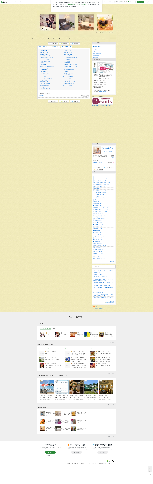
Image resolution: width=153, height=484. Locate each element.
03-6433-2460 (102, 91)
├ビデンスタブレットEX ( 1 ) (99, 245)
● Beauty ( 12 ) (96, 255)
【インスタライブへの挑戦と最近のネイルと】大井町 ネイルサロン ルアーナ (103, 280)
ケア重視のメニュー (97, 50)
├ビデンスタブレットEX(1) (69, 81)
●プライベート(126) (67, 85)
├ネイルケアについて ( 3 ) (99, 186)
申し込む (102, 452)
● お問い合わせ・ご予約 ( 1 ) (99, 198)
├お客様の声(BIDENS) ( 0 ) (99, 249)
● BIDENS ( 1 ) (96, 241)
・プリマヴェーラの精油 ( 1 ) (100, 192)
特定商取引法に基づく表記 (104, 463)
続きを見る (112, 157)
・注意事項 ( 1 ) (97, 196)
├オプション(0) (66, 55)
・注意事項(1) (67, 59)
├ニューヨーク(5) (67, 78)
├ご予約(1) (42, 62)
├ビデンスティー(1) (44, 81)
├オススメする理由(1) (44, 85)
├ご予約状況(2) (66, 62)
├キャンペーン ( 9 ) (97, 228)
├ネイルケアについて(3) (45, 55)
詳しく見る (76, 452)
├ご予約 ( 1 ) (96, 201)
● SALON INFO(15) (44, 73)
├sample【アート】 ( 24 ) (98, 213)
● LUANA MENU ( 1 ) (98, 175)
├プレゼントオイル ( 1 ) (98, 226)
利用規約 (82, 463)
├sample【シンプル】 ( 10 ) (99, 215)
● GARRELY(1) (43, 64)
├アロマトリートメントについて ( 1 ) (101, 190)
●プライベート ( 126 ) (98, 253)
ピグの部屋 (110, 151)
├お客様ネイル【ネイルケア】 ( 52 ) (101, 207)
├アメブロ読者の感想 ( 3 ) (99, 218)
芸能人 (54, 328)
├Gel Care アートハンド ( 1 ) (99, 180)
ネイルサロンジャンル (97, 163)
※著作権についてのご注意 (97, 308)
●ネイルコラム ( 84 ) (97, 239)
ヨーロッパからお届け (44, 349)
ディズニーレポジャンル (45, 328)
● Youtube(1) (66, 87)
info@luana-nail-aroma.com (104, 92)
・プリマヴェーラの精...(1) (70, 57)
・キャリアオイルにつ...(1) (46, 59)
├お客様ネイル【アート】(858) (70, 66)
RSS (96, 306)
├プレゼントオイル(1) (68, 73)
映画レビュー (68, 349)
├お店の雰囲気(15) (44, 71)
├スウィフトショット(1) (45, 83)
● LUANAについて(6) (68, 76)
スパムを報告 (67, 463)
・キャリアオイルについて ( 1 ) (100, 194)
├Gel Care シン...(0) (44, 52)
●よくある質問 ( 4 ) (97, 230)
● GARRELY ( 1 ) (97, 205)
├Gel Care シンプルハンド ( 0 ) (100, 179)
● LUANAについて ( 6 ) (98, 234)
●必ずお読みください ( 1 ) (99, 258)
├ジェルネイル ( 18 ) (97, 222)
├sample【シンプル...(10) (69, 68)
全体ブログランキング (97, 162)
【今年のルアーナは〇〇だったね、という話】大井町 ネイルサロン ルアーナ (103, 295)
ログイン (148, 2)
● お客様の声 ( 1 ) (97, 217)
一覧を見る (111, 261)
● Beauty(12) (43, 87)
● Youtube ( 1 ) (96, 256)
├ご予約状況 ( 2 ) (97, 203)
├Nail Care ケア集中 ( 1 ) (98, 177)
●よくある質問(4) (67, 74)
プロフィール (104, 151)
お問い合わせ (75, 463)
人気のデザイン (96, 51)
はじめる (50, 452)
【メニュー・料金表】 (98, 274)
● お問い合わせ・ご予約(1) (46, 61)
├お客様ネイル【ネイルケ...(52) (70, 64)
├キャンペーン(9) (43, 74)
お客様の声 (41, 95)
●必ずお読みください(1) (45, 88)
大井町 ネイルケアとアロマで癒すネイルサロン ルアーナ (107, 148)
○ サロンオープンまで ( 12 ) (99, 236)
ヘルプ (114, 463)
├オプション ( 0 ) (97, 188)
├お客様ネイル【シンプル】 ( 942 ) (101, 209)
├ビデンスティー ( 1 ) (97, 243)
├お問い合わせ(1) (67, 61)
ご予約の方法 (96, 55)
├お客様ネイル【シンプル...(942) (47, 66)
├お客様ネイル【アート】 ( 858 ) (100, 211)
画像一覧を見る (110, 302)
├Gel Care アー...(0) (67, 54)
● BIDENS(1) (66, 80)
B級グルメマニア (94, 349)
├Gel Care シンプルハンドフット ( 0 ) (101, 182)
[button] (150, 473)
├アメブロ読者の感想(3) (68, 69)
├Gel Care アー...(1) (67, 52)
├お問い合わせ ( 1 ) (97, 199)
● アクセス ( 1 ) (97, 232)
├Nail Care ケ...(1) (67, 50)
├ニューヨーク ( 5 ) (97, 237)
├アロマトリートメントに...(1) (46, 57)
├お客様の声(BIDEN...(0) (68, 83)
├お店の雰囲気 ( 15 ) (97, 220)
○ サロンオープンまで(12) (46, 78)
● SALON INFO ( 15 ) (98, 224)
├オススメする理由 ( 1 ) (98, 251)
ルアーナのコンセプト (98, 48)
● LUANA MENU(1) (44, 50)
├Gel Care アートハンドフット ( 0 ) (101, 184)
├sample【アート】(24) (45, 68)
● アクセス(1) (43, 76)
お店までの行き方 (97, 53)
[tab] (45, 328)
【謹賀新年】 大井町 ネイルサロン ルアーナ (102, 285)
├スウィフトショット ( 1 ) (98, 247)
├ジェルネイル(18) (67, 71)
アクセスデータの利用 (91, 463)
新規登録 (140, 2)
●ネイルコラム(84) (44, 80)
